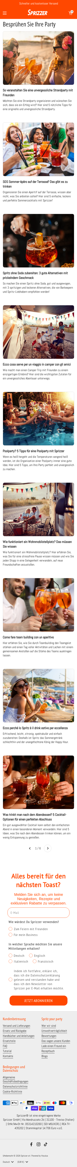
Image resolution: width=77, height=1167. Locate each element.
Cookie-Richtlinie (12, 1091)
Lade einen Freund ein (53, 1046)
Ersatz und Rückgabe (14, 1031)
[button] (70, 13)
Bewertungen (48, 1036)
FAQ (5, 1046)
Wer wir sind (48, 1026)
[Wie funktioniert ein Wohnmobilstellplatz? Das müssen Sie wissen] (38, 509)
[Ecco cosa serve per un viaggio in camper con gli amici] (38, 332)
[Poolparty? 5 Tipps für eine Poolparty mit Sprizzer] (38, 419)
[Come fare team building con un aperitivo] (38, 605)
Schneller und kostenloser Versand (38, 3)
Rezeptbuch (48, 1051)
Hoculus (44, 1155)
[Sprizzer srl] (38, 13)
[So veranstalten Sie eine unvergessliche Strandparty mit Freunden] (38, 58)
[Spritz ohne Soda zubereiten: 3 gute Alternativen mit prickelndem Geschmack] (38, 241)
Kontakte (8, 1056)
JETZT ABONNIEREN (38, 1000)
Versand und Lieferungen (16, 1026)
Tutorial (7, 1051)
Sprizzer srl (25, 1155)
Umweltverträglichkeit (54, 1031)
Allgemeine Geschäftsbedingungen (15, 1079)
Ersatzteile (9, 1041)
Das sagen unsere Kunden (55, 1041)
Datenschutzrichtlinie (15, 1086)
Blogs (44, 1056)
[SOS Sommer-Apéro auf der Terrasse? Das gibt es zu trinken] (38, 149)
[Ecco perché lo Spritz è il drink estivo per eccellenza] (38, 696)
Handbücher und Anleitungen (18, 1036)
